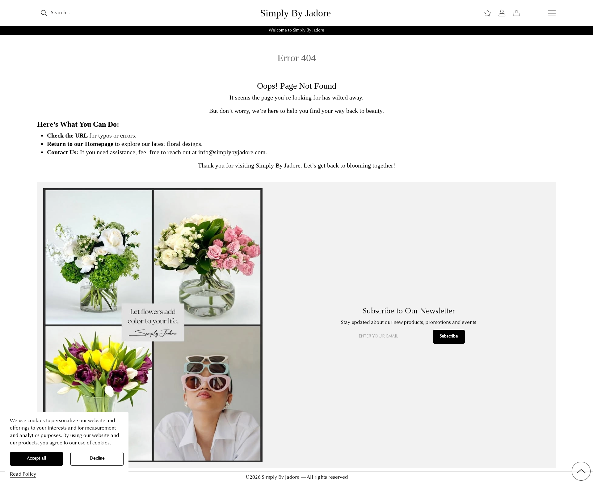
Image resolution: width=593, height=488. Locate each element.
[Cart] (516, 13)
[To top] (581, 471)
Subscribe (449, 336)
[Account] (501, 13)
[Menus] (552, 13)
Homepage (99, 143)
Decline (97, 458)
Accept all (36, 458)
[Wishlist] (487, 13)
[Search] (43, 13)
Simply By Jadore (295, 13)
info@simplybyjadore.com (232, 152)
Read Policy (23, 474)
